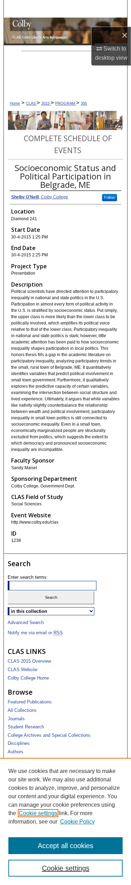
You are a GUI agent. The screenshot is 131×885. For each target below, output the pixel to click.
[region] (65, 821)
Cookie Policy (77, 822)
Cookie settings (38, 813)
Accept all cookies (65, 846)
